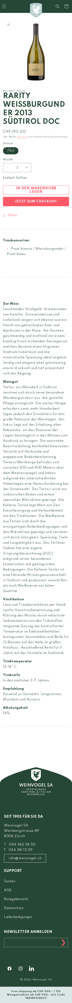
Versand (22, 137)
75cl (10, 150)
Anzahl (8, 159)
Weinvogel (40, 980)
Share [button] (12, 215)
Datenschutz (14, 908)
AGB (7, 890)
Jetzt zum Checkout (36, 201)
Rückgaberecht (16, 899)
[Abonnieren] (63, 942)
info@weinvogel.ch (25, 858)
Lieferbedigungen (18, 917)
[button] (57, 6)
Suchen (9, 881)
